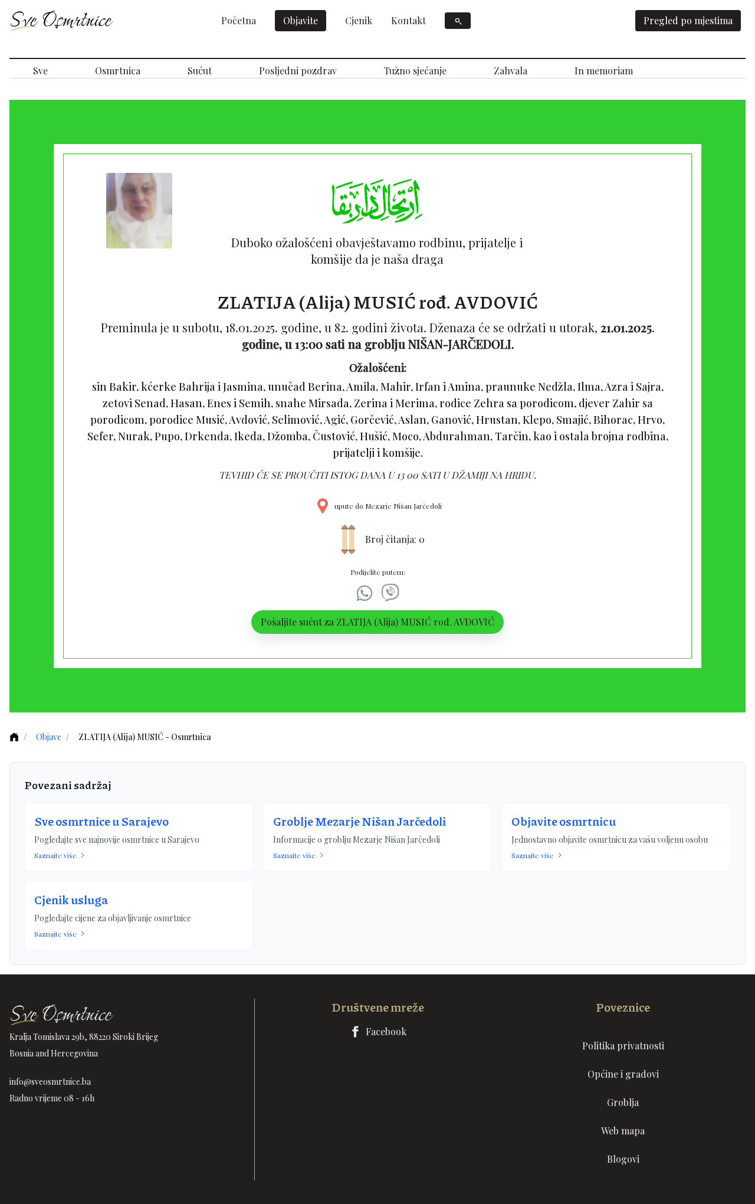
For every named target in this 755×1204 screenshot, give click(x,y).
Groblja (623, 1102)
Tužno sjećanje (415, 70)
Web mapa (623, 1130)
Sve (40, 70)
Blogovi (623, 1159)
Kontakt (408, 20)
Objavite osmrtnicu (563, 821)
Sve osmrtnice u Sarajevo (101, 821)
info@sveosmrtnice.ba (50, 1081)
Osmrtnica (117, 70)
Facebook (386, 1031)
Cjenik (358, 20)
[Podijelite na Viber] (390, 593)
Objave (48, 736)
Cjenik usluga (71, 899)
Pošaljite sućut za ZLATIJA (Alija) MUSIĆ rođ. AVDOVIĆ (377, 622)
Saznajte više (55, 855)
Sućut (200, 70)
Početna (238, 20)
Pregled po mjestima (688, 20)
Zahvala (510, 70)
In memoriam (604, 70)
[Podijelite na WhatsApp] (364, 593)
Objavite (300, 20)
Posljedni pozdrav (298, 70)
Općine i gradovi (623, 1074)
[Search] (458, 20)
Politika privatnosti (623, 1045)
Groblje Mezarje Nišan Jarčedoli (359, 821)
